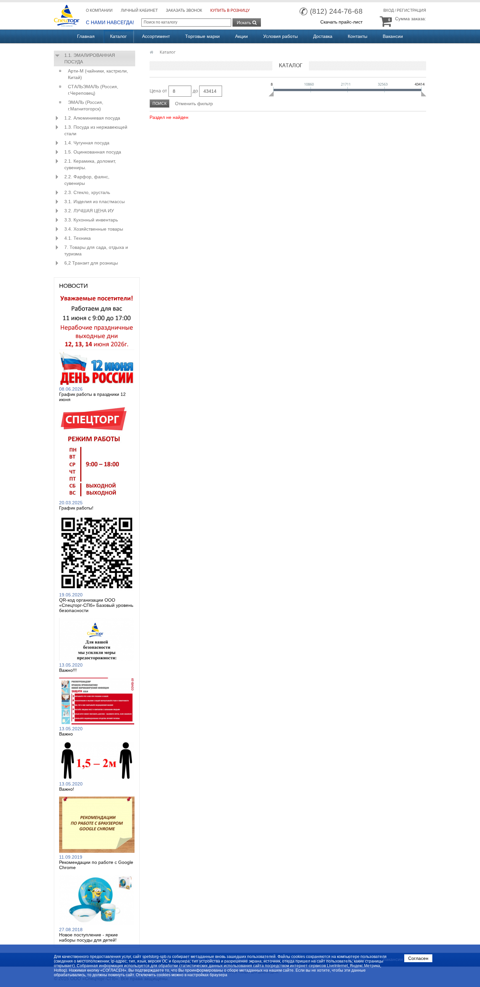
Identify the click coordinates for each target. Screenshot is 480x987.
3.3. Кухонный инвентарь (91, 219)
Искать (244, 22)
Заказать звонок (184, 10)
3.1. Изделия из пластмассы (94, 201)
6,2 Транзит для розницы (91, 263)
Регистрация (411, 10)
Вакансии (393, 36)
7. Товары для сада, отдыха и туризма (96, 250)
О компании (99, 10)
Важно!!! (68, 670)
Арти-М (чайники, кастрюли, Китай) (98, 74)
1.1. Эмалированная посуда (89, 58)
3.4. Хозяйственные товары (93, 229)
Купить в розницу (230, 10)
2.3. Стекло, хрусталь (87, 192)
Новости (73, 286)
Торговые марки (202, 36)
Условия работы (280, 36)
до (195, 91)
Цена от (158, 91)
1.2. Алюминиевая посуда (92, 118)
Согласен (418, 958)
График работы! (76, 507)
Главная (86, 36)
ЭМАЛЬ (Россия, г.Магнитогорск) (85, 105)
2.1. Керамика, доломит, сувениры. (90, 164)
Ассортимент (156, 36)
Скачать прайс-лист (341, 21)
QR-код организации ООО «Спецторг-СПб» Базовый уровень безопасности (96, 605)
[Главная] (152, 52)
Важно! (66, 789)
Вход (388, 10)
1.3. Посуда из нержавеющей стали (95, 130)
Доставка (322, 36)
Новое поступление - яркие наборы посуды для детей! (88, 937)
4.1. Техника (77, 238)
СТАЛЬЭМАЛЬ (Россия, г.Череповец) (93, 90)
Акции (241, 36)
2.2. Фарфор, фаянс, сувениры (86, 180)
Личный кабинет (139, 10)
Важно (66, 733)
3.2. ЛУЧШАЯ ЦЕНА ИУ (89, 210)
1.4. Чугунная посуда (86, 142)
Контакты (357, 36)
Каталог (118, 36)
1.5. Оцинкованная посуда (92, 151)
